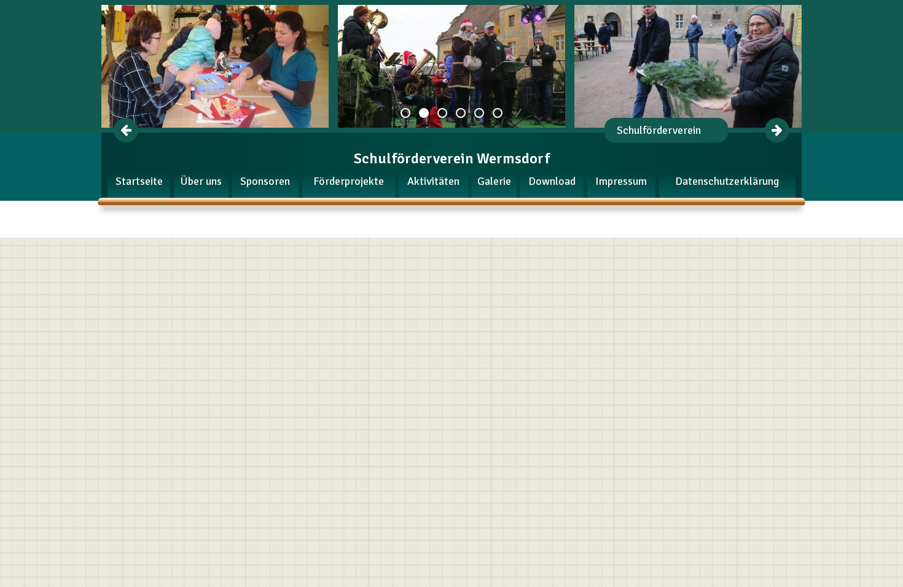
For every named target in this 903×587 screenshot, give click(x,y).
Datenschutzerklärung (727, 181)
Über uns (201, 181)
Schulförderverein (659, 130)
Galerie (494, 181)
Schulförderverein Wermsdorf (452, 158)
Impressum (621, 181)
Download (552, 181)
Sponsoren (265, 181)
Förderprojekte (348, 181)
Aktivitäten (433, 181)
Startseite (139, 181)
